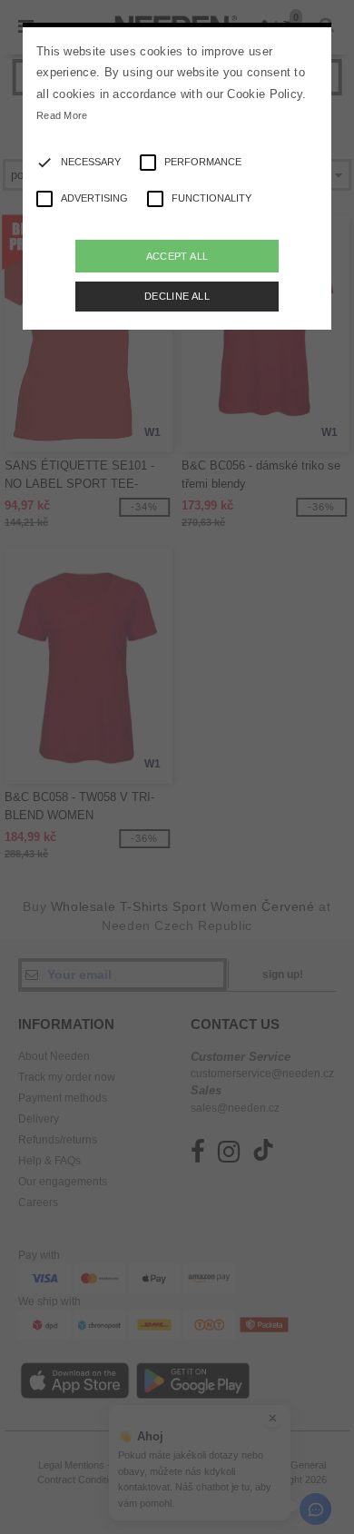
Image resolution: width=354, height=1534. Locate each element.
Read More (62, 115)
